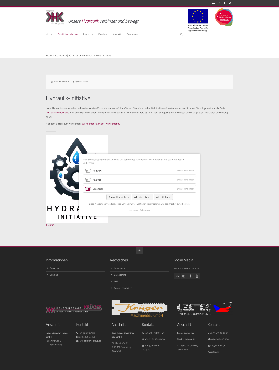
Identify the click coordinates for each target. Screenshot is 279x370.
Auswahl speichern (119, 197)
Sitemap (54, 274)
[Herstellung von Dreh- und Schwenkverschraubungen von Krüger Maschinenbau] (140, 316)
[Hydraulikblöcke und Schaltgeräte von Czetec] (205, 314)
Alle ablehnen (163, 197)
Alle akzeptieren (142, 197)
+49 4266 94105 (86, 333)
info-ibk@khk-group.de (89, 340)
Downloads (55, 268)
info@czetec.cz (217, 345)
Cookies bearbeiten (123, 288)
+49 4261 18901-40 (154, 333)
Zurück (51, 225)
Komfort (97, 171)
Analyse (97, 180)
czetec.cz (214, 352)
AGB (116, 281)
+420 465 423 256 (218, 333)
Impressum (119, 268)
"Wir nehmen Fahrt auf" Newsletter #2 (100, 123)
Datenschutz (120, 274)
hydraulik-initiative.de (57, 112)
